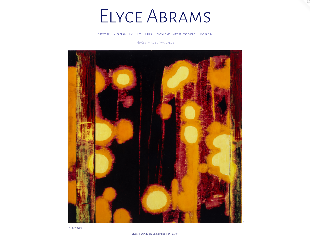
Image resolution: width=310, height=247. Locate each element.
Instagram (119, 34)
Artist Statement (184, 34)
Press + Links (144, 34)
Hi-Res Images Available (155, 42)
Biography (205, 34)
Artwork (103, 34)
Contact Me (162, 34)
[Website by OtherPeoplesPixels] (303, 6)
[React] (155, 136)
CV (131, 34)
